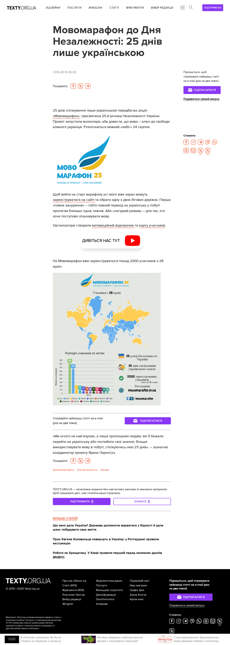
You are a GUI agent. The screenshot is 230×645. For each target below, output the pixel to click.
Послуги (101, 585)
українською (38, 623)
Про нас (67, 581)
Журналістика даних (109, 581)
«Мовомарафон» (66, 116)
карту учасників (152, 225)
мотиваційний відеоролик (113, 225)
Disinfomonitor (105, 599)
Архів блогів (138, 595)
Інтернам (102, 604)
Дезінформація (106, 595)
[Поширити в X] (80, 86)
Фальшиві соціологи (109, 590)
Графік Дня (137, 590)
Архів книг (137, 599)
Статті (66, 585)
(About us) (79, 581)
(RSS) (73, 585)
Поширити (60, 86)
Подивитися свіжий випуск (201, 99)
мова (105, 470)
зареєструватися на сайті (74, 199)
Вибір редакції (71, 599)
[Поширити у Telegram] (87, 86)
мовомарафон (64, 470)
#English (67, 604)
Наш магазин (138, 585)
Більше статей (65, 518)
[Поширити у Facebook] (73, 86)
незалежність (88, 470)
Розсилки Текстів (73, 595)
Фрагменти (69, 590)
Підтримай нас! (139, 581)
